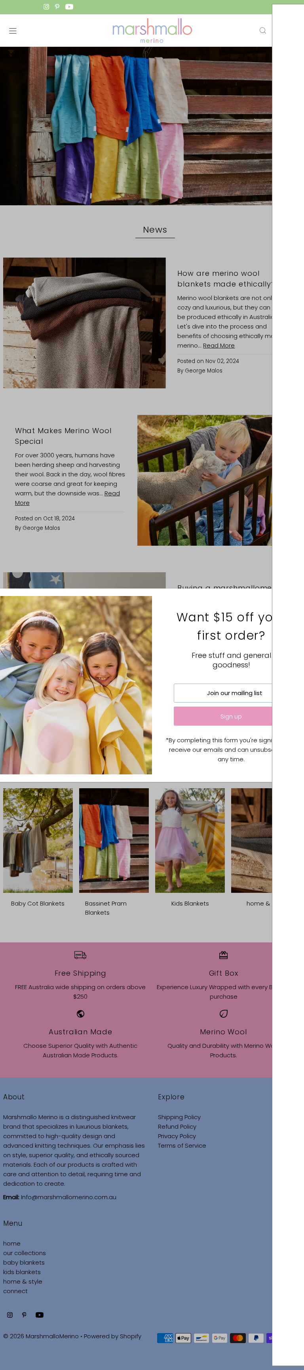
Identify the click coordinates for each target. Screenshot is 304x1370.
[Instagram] (46, 7)
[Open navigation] (56, 30)
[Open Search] (263, 30)
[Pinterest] (57, 7)
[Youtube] (69, 7)
